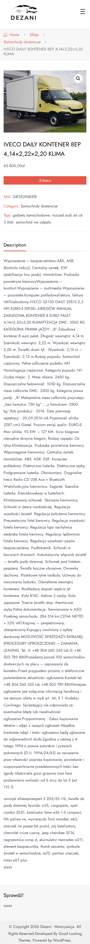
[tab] (14, 245)
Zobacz (45, 180)
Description (15, 244)
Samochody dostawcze (39, 206)
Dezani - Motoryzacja (57, 926)
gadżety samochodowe (31, 215)
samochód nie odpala (33, 222)
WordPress (61, 940)
